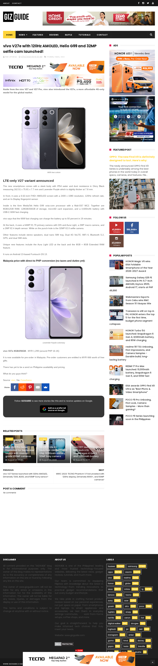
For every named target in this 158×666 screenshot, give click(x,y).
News (22, 35)
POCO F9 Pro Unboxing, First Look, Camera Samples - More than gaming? (138, 404)
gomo (111, 640)
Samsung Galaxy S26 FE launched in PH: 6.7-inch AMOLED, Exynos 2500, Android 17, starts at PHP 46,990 (131, 284)
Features (38, 35)
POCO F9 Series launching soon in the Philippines (140, 417)
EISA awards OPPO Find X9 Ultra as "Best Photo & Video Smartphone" (140, 389)
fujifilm (111, 612)
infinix (127, 589)
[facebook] (138, 3)
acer (126, 600)
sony (110, 600)
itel (142, 617)
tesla (125, 646)
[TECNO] (79, 658)
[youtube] (153, 3)
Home (9, 35)
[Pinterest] (30, 387)
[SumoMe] (45, 387)
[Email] (38, 387)
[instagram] (143, 3)
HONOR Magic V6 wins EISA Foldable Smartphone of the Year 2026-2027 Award (139, 266)
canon (127, 617)
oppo (110, 572)
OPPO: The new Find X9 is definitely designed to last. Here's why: (132, 158)
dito (127, 606)
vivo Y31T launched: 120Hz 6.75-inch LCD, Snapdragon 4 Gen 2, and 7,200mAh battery (87, 452)
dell (140, 629)
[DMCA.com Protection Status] (64, 645)
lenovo (111, 595)
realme (127, 577)
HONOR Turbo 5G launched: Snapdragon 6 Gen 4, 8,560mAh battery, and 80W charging (140, 335)
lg (142, 589)
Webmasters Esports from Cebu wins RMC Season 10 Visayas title (138, 300)
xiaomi (128, 572)
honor (111, 583)
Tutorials (85, 35)
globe (128, 583)
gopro (111, 646)
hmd (125, 640)
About (6, 3)
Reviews (54, 35)
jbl (127, 629)
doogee (134, 623)
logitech (112, 629)
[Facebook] (15, 387)
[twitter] (148, 3)
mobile (50, 56)
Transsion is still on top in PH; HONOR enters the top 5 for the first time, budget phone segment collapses (132, 318)
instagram (113, 635)
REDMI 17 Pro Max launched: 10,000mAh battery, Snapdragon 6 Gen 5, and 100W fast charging (130, 373)
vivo (62, 56)
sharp (128, 612)
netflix (111, 617)
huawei (111, 566)
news (57, 56)
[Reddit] (22, 387)
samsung (132, 566)
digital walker (114, 623)
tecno (128, 595)
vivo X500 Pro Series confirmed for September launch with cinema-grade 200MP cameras (19, 452)
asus (110, 589)
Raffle (68, 35)
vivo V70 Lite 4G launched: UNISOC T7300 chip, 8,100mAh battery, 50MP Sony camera (53, 452)
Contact (17, 3)
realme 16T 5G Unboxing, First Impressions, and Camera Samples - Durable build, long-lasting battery (131, 353)
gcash (111, 606)
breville (141, 646)
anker (131, 635)
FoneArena (26, 380)
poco (141, 606)
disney (141, 640)
